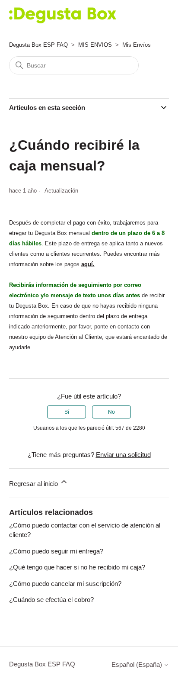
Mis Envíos (136, 45)
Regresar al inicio (34, 483)
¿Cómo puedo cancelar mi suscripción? (65, 583)
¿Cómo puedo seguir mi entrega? (56, 551)
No (111, 412)
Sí (66, 412)
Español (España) (137, 664)
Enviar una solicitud (123, 454)
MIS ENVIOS (95, 45)
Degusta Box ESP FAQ (38, 45)
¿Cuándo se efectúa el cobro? (51, 599)
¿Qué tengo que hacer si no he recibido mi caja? (77, 567)
